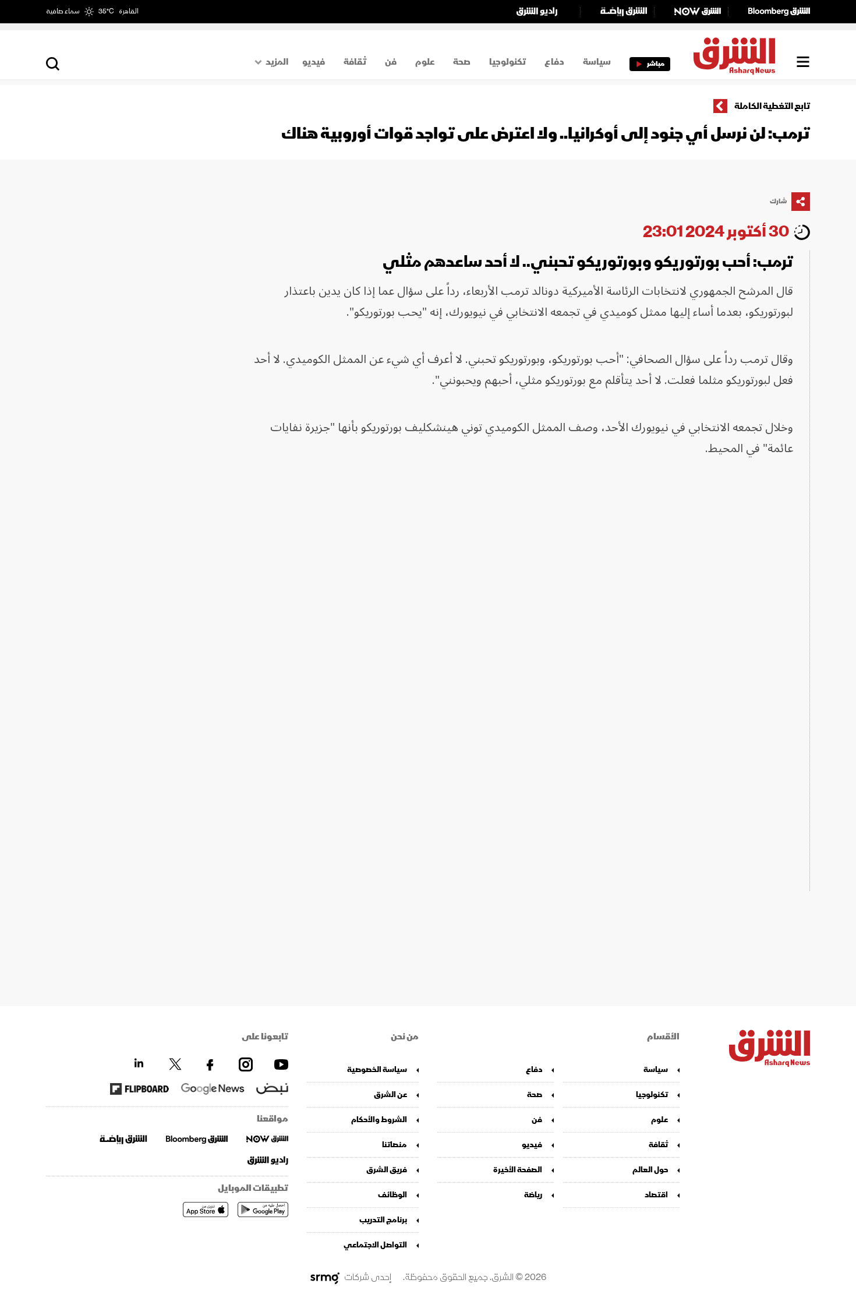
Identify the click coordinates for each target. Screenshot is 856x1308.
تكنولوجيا (507, 62)
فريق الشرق (386, 1169)
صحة (462, 62)
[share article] (800, 201)
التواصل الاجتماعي (375, 1244)
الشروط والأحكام (379, 1119)
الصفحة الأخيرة (517, 1169)
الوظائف (392, 1194)
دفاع (554, 62)
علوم (424, 62)
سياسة (597, 62)
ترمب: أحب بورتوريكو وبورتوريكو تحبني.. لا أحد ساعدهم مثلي (588, 262)
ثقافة (355, 62)
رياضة (533, 1194)
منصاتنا (394, 1144)
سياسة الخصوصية (377, 1069)
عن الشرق (390, 1094)
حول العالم (650, 1169)
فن (391, 62)
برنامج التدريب (383, 1219)
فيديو (313, 62)
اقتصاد (656, 1194)
